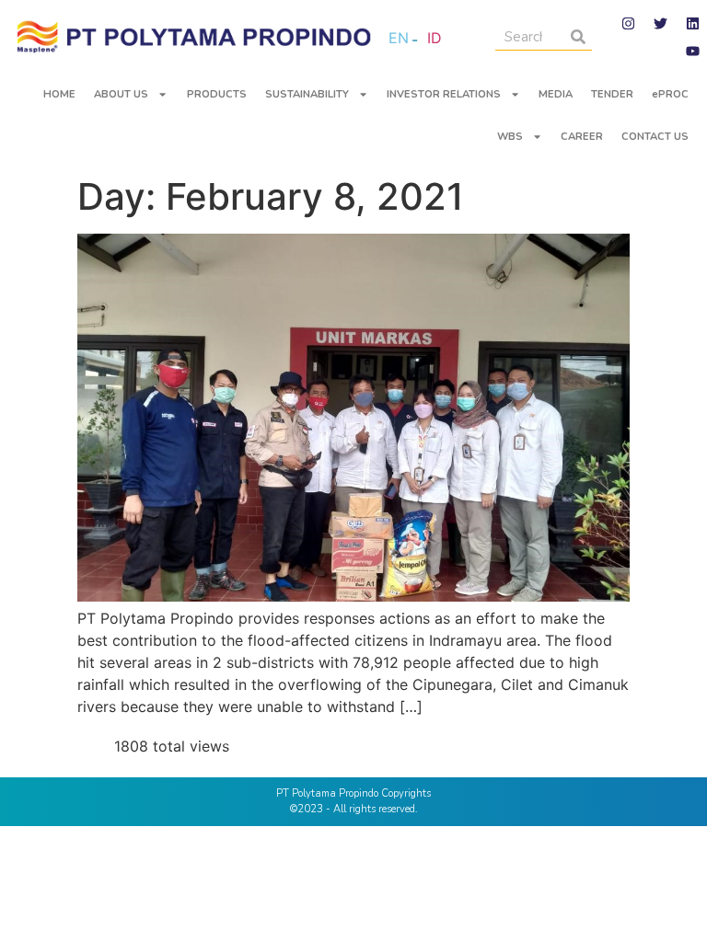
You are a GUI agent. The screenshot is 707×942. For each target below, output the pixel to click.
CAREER (582, 137)
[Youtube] (693, 50)
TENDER (612, 94)
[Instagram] (629, 23)
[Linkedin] (693, 23)
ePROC (670, 94)
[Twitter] (661, 23)
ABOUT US (121, 94)
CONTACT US (655, 137)
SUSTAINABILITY (307, 94)
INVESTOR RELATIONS (444, 94)
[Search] (578, 36)
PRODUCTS (217, 94)
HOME (59, 94)
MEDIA (556, 94)
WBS (510, 137)
